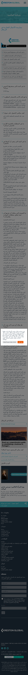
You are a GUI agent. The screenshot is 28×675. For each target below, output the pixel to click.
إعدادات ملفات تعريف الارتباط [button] (10, 342)
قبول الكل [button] (20, 342)
